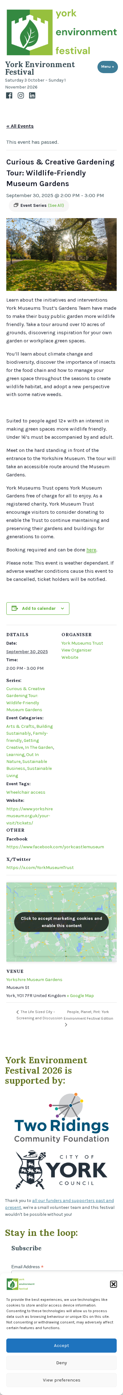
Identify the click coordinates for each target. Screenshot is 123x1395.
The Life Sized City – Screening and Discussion (39, 1015)
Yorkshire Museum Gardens (34, 979)
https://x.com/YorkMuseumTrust (40, 867)
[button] (113, 1284)
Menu (109, 66)
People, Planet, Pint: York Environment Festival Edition (88, 1015)
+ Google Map (80, 995)
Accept (61, 1345)
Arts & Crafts (20, 726)
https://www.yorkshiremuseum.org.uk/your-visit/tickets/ (29, 816)
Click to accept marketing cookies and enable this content (61, 922)
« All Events (20, 126)
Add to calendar (39, 608)
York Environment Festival (40, 68)
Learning (15, 754)
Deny (61, 1362)
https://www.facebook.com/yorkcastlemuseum (55, 847)
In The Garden (39, 747)
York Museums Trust (82, 643)
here (91, 550)
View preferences (61, 1380)
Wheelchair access (25, 792)
